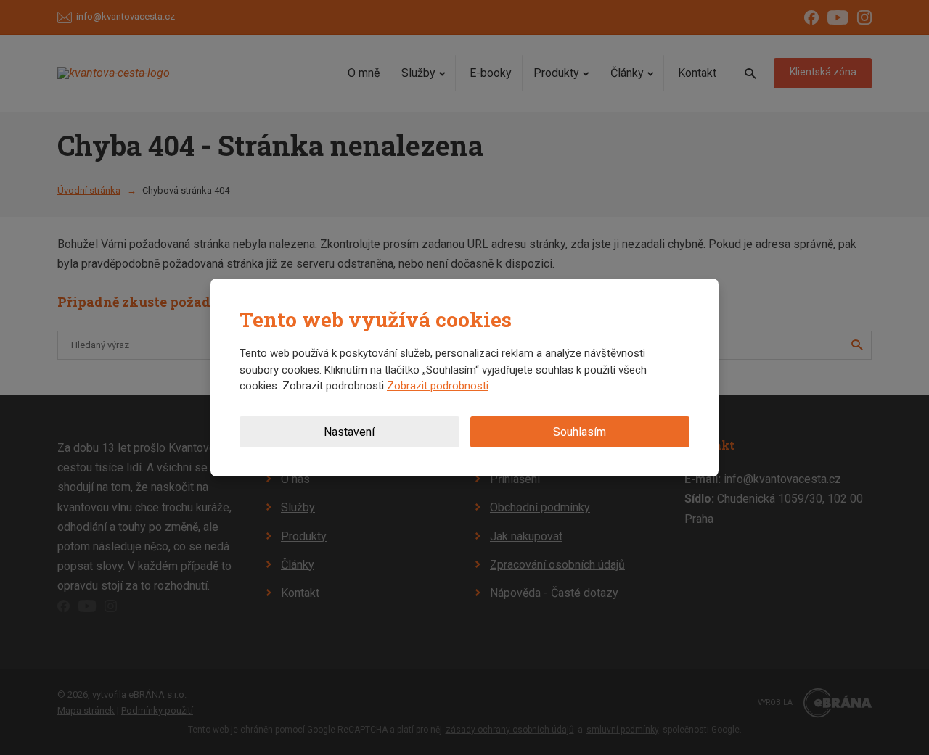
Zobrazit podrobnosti (437, 385)
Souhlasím (579, 432)
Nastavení (349, 432)
